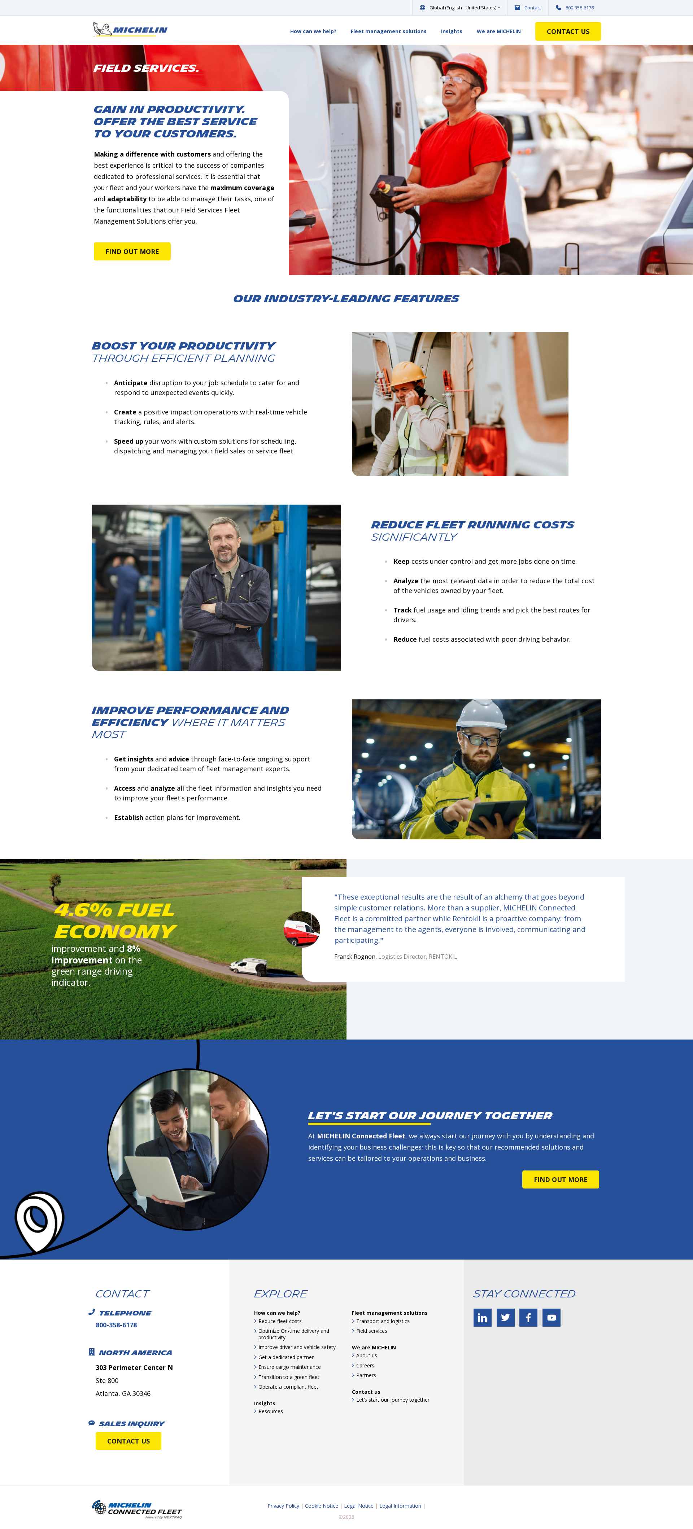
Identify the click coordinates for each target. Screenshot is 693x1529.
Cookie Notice (321, 1505)
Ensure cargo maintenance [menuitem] (289, 1366)
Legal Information (400, 1505)
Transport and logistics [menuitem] (383, 1321)
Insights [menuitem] (451, 31)
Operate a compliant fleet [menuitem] (288, 1386)
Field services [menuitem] (371, 1330)
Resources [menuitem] (270, 1411)
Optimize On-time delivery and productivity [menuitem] (293, 1334)
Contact (532, 7)
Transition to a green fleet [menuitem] (288, 1377)
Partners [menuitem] (366, 1375)
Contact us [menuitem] (366, 1391)
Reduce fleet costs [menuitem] (280, 1321)
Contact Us (568, 31)
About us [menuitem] (366, 1355)
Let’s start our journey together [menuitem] (393, 1399)
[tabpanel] (170, 944)
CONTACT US (128, 1441)
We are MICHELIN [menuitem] (499, 31)
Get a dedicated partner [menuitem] (286, 1357)
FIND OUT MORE (132, 251)
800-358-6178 (580, 7)
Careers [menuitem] (365, 1365)
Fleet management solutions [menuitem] (389, 31)
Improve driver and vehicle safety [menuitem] (297, 1347)
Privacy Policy (283, 1505)
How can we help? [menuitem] (313, 31)
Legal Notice (359, 1505)
